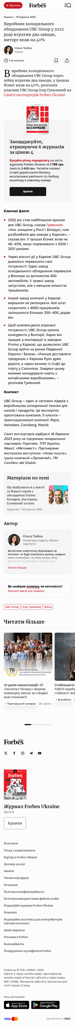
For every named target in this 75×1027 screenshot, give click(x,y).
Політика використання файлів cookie (31, 898)
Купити (28, 191)
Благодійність (14, 944)
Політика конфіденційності (24, 892)
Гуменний (54, 225)
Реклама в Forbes (16, 937)
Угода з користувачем (19, 850)
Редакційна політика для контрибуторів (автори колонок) (33, 921)
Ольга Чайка (23, 48)
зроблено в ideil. (58, 1018)
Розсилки (11, 885)
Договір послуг (14, 864)
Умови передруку (16, 878)
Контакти (11, 843)
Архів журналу (14, 930)
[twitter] (6, 753)
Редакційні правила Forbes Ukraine (28, 905)
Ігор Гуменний (31, 606)
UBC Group (12, 606)
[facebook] (14, 753)
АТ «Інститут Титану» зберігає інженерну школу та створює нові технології (26, 691)
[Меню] (67, 5)
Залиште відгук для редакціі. (26, 590)
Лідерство (13, 509)
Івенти (9, 871)
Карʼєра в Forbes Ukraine (20, 857)
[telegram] (31, 753)
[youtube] (39, 753)
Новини (8, 17)
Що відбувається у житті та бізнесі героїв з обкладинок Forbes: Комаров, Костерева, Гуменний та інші (26, 495)
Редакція (10, 912)
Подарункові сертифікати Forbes (27, 951)
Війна (48, 606)
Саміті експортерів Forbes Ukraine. (35, 95)
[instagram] (22, 753)
